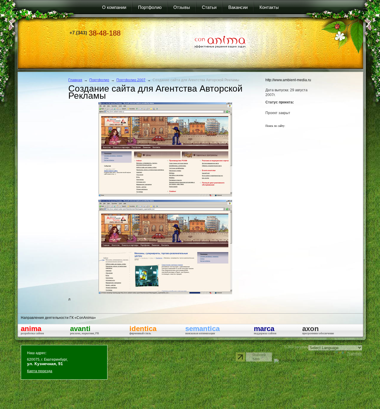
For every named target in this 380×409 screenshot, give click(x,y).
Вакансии (238, 7)
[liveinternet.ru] (240, 357)
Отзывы (181, 7)
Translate (354, 353)
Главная (75, 80)
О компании (114, 7)
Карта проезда (39, 371)
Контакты (269, 7)
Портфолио (150, 7)
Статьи (209, 7)
